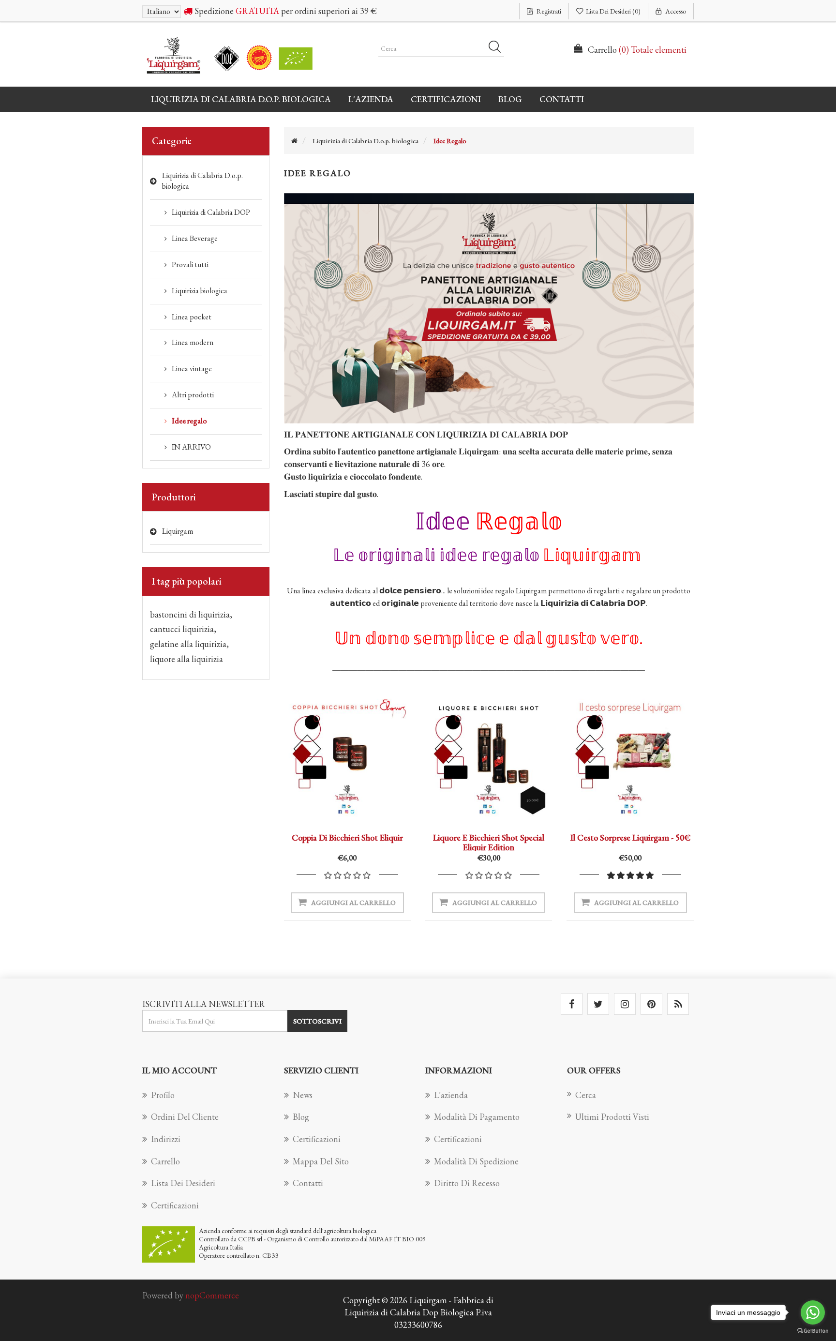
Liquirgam (177, 531)
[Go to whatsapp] (813, 1312)
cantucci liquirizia (183, 628)
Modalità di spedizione (476, 1161)
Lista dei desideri (183, 1183)
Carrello (165, 1161)
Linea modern (192, 342)
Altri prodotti (193, 395)
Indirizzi (165, 1139)
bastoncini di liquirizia (191, 614)
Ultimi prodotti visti (612, 1116)
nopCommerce (212, 1295)
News (303, 1094)
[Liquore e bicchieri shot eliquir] (488, 757)
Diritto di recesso (467, 1183)
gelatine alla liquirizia (189, 643)
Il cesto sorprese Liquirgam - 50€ (630, 837)
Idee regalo (189, 421)
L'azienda (370, 99)
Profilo (163, 1094)
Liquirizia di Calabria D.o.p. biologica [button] (241, 99)
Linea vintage (192, 368)
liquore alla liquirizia (186, 658)
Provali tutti (190, 264)
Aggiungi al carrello (353, 902)
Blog (510, 99)
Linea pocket (191, 317)
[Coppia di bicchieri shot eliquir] (347, 757)
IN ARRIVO (191, 447)
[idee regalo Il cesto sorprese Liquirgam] (630, 757)
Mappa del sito (321, 1161)
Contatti (561, 99)
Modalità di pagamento (477, 1116)
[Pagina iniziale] (294, 140)
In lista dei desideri (345, 808)
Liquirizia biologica (199, 291)
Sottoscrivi (317, 1020)
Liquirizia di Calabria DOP (211, 212)
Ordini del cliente (185, 1116)
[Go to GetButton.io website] (812, 1331)
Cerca (498, 48)
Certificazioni (446, 99)
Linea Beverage (195, 238)
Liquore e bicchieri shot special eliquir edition (488, 842)
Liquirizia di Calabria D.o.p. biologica (202, 181)
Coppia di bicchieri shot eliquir (347, 837)
